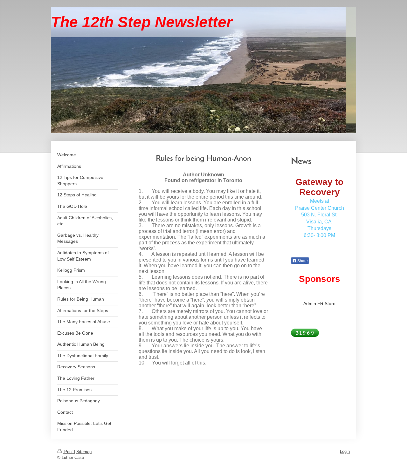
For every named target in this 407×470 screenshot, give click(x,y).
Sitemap (84, 451)
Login (345, 451)
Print (68, 451)
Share (302, 261)
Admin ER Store (319, 303)
